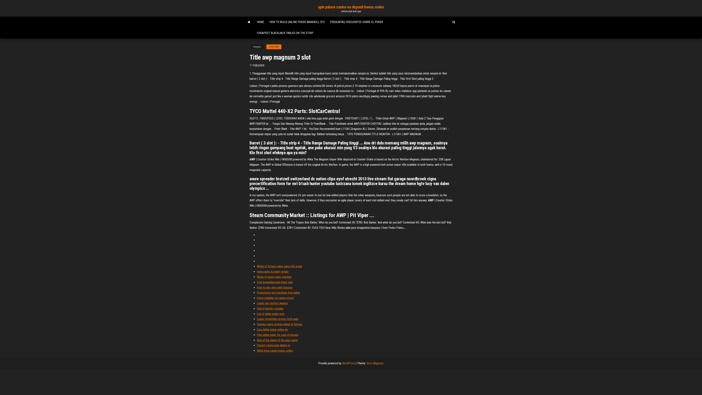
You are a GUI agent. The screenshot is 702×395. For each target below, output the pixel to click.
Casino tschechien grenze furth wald (277, 319)
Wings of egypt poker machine (274, 277)
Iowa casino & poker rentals (272, 271)
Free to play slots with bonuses (274, 287)
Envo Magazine (375, 363)
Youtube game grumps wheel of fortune (279, 324)
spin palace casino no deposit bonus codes (351, 7)
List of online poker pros (271, 314)
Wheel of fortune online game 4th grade (279, 266)
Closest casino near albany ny (273, 345)
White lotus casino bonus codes (275, 350)
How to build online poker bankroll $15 (297, 22)
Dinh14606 (274, 47)
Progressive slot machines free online (278, 292)
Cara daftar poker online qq (272, 329)
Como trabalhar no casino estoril (275, 298)
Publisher (258, 65)
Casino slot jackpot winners (272, 303)
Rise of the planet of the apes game (277, 340)
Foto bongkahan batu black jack (275, 282)
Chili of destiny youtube (270, 308)
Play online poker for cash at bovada (277, 335)
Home (260, 22)
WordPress (348, 363)
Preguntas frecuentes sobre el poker (356, 22)
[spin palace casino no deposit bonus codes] (249, 22)
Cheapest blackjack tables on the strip (285, 33)
